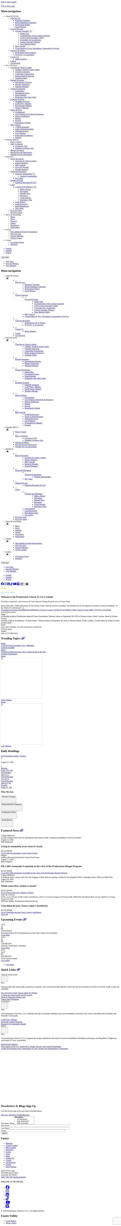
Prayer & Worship (22, 167)
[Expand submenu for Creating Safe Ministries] (35, 187)
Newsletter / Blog (7, 1123)
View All (4, 914)
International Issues (22, 93)
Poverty (18, 121)
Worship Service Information (21, 155)
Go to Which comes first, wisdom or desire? (17, 893)
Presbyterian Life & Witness (25, 53)
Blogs (12, 217)
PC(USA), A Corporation (24, 55)
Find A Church (16, 142)
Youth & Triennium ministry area (13, 997)
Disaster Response (17, 80)
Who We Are (15, 18)
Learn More (5, 935)
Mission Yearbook (17, 150)
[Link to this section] (23, 638)
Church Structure (16, 29)
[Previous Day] (1, 758)
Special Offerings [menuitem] (12, 264)
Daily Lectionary (16, 144)
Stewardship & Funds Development (23, 232)
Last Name (5, 1128)
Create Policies (25, 198)
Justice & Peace (16, 110)
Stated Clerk (24, 34)
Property (18, 138)
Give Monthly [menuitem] (11, 266)
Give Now (5, 257)
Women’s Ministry (22, 108)
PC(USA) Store (16, 213)
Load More (10, 965)
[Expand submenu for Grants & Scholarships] (33, 174)
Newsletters (14, 225)
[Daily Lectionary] (24, 1123)
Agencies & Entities (17, 51)
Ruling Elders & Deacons (24, 76)
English (8, 249)
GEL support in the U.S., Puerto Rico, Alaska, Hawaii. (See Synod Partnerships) (31, 1046)
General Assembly (22, 31)
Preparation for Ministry (24, 135)
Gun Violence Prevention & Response (29, 114)
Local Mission (20, 133)
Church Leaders (12, 1145)
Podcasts (13, 221)
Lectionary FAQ (21, 146)
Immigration (19, 91)
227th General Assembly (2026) (32, 38)
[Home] (8, 6)
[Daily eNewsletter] (24, 1121)
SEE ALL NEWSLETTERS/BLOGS (15, 1115)
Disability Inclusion (22, 102)
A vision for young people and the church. (16, 995)
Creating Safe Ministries (24, 187)
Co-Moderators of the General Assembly (35, 36)
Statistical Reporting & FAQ (25, 183)
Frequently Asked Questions (11, 1022)
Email (3, 1131)
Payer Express (11, 1167)
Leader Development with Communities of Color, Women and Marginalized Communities (34, 1049)
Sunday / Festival (19, 756)
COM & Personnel (22, 127)
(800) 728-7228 (7, 1177)
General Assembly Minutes (30, 42)
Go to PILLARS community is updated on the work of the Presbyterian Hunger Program (34, 873)
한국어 (8, 253)
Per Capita (19, 178)
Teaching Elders (21, 78)
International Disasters (23, 82)
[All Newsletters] (24, 1119)
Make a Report (25, 189)
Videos (13, 223)
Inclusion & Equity (17, 99)
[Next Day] (1, 766)
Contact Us (14, 57)
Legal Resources (21, 204)
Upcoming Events (17, 242)
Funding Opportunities (28, 176)
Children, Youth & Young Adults (27, 70)
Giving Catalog (16, 238)
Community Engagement (24, 74)
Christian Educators (22, 72)
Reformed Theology (22, 20)
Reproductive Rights (22, 123)
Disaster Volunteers (22, 85)
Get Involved (15, 63)
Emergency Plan (26, 200)
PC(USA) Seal (16, 211)
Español (9, 251)
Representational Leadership (25, 23)
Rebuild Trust (25, 194)
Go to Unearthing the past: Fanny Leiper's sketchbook (21, 912)
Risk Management (22, 206)
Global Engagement (17, 89)
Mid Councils (20, 46)
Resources (24, 196)
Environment (20, 112)
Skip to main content (8, 2)
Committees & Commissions (30, 40)
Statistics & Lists (16, 180)
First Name (5, 1126)
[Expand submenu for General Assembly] (30, 31)
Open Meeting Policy (28, 44)
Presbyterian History (22, 25)
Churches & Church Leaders (21, 68)
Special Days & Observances (21, 152)
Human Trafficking (22, 116)
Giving (8, 1165)
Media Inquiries (21, 59)
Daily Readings (7, 756)
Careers (13, 61)
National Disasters (22, 87)
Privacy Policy (11, 1223)
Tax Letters (19, 208)
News (12, 219)
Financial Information (18, 172)
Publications (14, 228)
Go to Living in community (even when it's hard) (19, 853)
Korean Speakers (21, 163)
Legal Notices (20, 202)
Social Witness (20, 27)
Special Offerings (16, 236)
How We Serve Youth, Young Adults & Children (19, 993)
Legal (12, 185)
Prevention (24, 191)
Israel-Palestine (20, 95)
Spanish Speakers (21, 169)
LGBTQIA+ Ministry (23, 104)
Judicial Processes (21, 131)
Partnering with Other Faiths (25, 97)
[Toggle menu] (2, 4)
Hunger (18, 119)
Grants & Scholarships (23, 174)
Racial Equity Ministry (23, 106)
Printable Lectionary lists (24, 148)
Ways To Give (15, 234)
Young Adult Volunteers (10, 999)
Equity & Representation (24, 129)
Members (9, 1143)
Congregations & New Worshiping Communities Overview (37, 48)
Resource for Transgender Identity (13, 1024)
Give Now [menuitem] (10, 261)
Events (8, 1152)
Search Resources (17, 159)
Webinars (13, 245)
